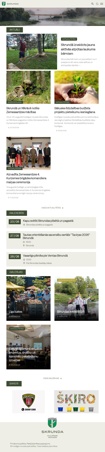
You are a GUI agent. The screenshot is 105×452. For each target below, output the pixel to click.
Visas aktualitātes (51, 208)
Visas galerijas (51, 378)
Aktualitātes (69, 39)
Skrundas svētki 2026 (70, 312)
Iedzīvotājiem (15, 102)
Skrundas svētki (66, 280)
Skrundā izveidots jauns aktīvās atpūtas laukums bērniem (78, 49)
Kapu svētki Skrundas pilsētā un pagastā (48, 220)
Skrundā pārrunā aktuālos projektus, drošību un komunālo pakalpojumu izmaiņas (25, 354)
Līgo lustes (15, 312)
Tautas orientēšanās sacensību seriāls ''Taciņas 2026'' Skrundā (56, 236)
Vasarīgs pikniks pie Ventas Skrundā (45, 255)
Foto (12, 280)
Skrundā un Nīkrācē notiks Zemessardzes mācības (22, 110)
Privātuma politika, (18, 443)
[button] (9, 399)
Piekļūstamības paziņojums (38, 443)
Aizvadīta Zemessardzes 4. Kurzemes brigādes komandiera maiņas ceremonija (26, 178)
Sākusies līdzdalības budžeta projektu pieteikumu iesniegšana (74, 110)
